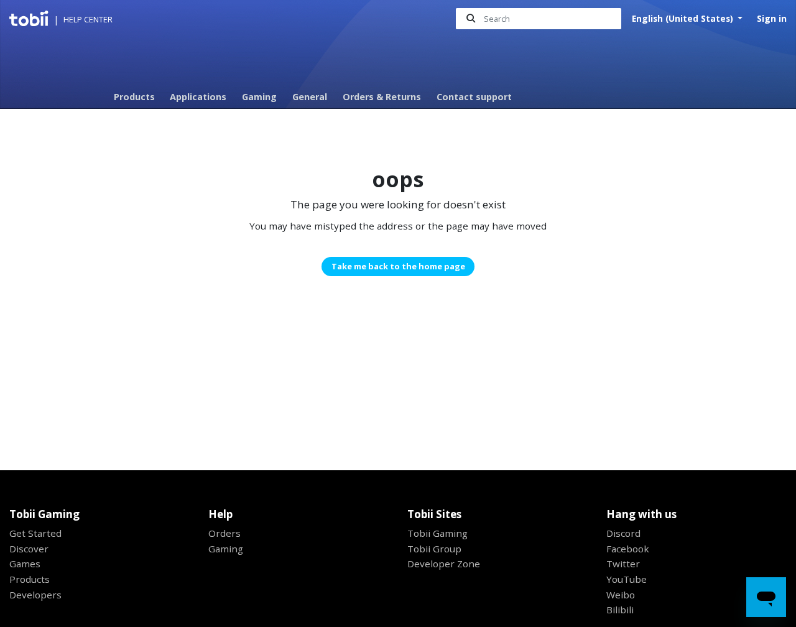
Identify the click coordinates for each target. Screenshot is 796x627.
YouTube (626, 579)
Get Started (35, 533)
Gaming (259, 97)
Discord (623, 533)
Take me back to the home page (398, 266)
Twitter (623, 563)
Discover (29, 548)
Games (24, 563)
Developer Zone (443, 563)
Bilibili (620, 609)
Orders (224, 533)
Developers (35, 594)
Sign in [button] (772, 18)
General (309, 97)
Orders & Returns (382, 97)
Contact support (474, 97)
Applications (198, 97)
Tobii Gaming (437, 533)
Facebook (627, 548)
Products (134, 97)
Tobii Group (434, 548)
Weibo (620, 594)
